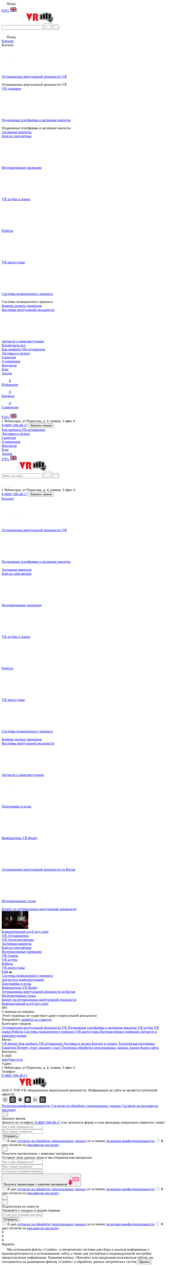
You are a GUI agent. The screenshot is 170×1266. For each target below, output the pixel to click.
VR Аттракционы (15, 936)
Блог (5, 369)
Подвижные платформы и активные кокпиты (102, 1027)
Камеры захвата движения (22, 739)
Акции (7, 373)
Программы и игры (16, 983)
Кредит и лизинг (105, 1043)
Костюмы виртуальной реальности (28, 743)
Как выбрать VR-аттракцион (23, 349)
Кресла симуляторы (16, 573)
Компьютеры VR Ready (19, 987)
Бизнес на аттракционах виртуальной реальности (39, 999)
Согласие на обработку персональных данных (86, 1106)
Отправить (11, 1136)
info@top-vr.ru (12, 1059)
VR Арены (10, 955)
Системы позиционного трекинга (27, 975)
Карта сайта (149, 1047)
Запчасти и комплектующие (23, 979)
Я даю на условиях (81, 1141)
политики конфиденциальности (130, 1141)
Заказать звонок (41, 425)
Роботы (7, 963)
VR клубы (9, 959)
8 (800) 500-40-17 (14, 425)
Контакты (9, 365)
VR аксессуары (13, 967)
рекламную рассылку (43, 1145)
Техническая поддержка (136, 1043)
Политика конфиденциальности (26, 1106)
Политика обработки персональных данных (95, 1047)
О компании (11, 361)
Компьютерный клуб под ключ (25, 1003)
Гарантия (9, 357)
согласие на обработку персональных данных (51, 1141)
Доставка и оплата (16, 353)
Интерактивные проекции (22, 951)
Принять (144, 1262)
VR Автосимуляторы (18, 940)
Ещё (5, 971)
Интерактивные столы (19, 995)
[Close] (5, 1114)
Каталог (8, 41)
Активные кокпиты (16, 569)
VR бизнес (10, 1043)
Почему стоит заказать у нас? (39, 1047)
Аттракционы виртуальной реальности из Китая (38, 991)
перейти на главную (36, 1019)
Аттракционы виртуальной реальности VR (35, 1027)
